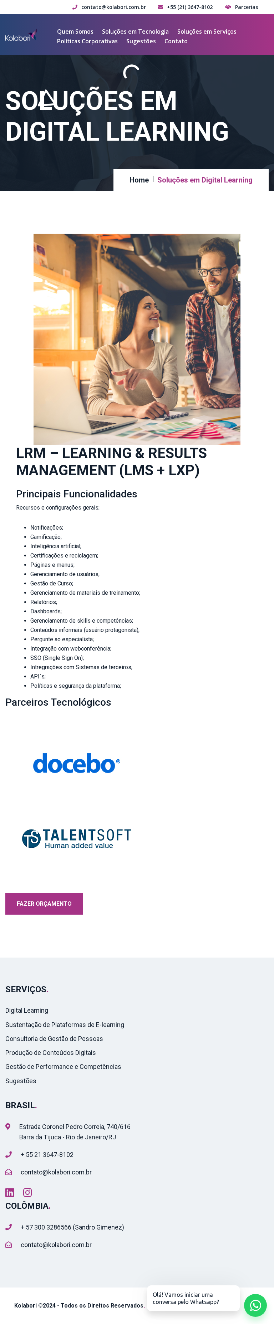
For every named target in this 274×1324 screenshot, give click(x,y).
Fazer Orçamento (44, 903)
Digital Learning (26, 1010)
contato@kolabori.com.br (56, 1172)
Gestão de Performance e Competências (63, 1066)
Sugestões (141, 41)
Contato (176, 41)
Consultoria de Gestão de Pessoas (54, 1038)
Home (139, 180)
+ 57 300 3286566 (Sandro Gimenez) (72, 1227)
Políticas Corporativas (87, 41)
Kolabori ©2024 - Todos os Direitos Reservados (78, 1305)
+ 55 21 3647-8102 (47, 1154)
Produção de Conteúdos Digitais (50, 1052)
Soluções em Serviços (207, 31)
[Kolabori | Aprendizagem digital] (22, 34)
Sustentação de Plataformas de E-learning (64, 1024)
